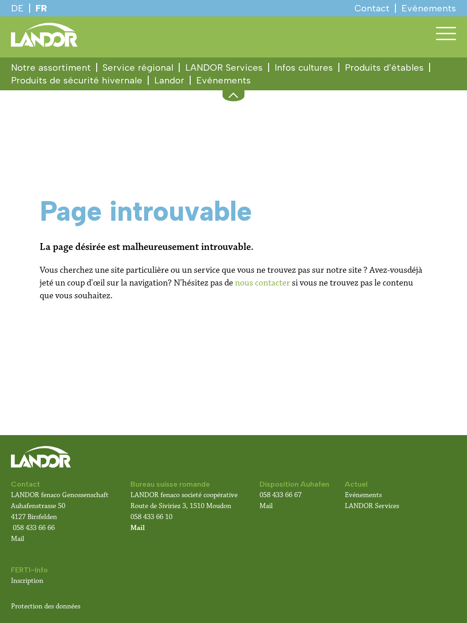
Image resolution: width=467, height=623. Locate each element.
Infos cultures (304, 67)
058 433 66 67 (280, 495)
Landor (169, 80)
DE (17, 8)
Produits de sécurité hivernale (76, 80)
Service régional (138, 67)
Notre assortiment (51, 67)
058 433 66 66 (34, 528)
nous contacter (262, 282)
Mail (17, 539)
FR (41, 8)
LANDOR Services (224, 67)
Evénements (223, 80)
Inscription (27, 580)
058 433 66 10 (151, 517)
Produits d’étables (384, 67)
